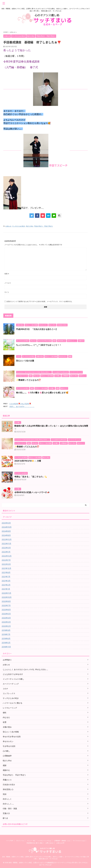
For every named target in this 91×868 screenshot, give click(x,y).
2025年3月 (6, 523)
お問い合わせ (49, 843)
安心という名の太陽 (25, 360)
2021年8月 (6, 572)
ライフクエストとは (79, 840)
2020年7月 (6, 605)
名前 (6, 274)
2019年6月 (6, 638)
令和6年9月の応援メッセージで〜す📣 (31, 492)
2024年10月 (7, 527)
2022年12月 (7, 556)
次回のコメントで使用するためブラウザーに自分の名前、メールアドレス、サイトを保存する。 (39, 301)
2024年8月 (6, 535)
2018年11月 (6, 647)
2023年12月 (7, 539)
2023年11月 (6, 543)
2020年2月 (6, 626)
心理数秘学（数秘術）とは (62, 840)
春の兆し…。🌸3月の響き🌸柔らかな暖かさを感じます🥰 (42, 392)
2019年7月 (6, 634)
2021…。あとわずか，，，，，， (21, 406)
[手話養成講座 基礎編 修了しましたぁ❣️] (48, 215)
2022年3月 (6, 564)
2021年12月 (6, 568)
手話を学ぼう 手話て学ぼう (43, 226)
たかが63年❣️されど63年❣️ (20, 404)
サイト (6, 292)
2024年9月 (6, 531)
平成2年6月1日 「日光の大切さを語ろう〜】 (37, 329)
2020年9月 (6, 601)
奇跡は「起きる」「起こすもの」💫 (30, 476)
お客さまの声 (60, 843)
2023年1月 (6, 552)
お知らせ (8, 226)
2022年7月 (6, 560)
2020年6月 (6, 609)
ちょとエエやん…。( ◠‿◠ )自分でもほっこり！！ (38, 345)
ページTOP (9, 840)
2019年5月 (6, 643)
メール (7, 283)
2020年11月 (6, 593)
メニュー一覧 (31, 840)
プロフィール (20, 840)
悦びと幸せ (29, 226)
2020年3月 (6, 622)
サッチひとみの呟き (18, 226)
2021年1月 (6, 589)
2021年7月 (6, 576)
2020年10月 (7, 597)
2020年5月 (6, 614)
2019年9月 (6, 630)
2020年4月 (6, 618)
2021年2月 (6, 585)
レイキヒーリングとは (44, 840)
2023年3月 (6, 548)
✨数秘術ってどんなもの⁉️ (28, 380)
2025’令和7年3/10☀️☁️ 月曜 (27, 461)
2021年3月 (6, 581)
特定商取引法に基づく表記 (35, 843)
